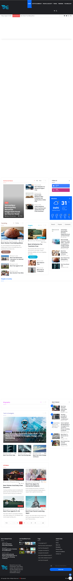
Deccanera (23, 578)
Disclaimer (58, 547)
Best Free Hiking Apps (43, 548)
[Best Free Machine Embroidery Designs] (56, 408)
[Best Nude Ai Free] (32, 263)
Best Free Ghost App (9, 455)
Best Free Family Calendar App (45, 545)
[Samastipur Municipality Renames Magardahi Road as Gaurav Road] (13, 201)
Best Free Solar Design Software (39, 456)
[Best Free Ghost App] (56, 266)
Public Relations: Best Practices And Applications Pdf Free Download (40, 209)
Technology (67, 3)
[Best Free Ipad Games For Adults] (27, 543)
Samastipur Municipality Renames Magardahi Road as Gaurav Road (65, 232)
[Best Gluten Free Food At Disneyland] (56, 443)
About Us (58, 545)
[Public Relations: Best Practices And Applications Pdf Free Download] (30, 206)
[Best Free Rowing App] (24, 448)
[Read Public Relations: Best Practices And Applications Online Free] (30, 195)
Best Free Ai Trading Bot (40, 270)
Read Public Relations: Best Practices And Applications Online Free (40, 198)
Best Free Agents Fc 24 (11, 511)
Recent (53, 224)
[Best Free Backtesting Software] (56, 253)
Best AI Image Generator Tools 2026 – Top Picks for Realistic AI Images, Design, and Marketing (65, 243)
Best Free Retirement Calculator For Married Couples (16, 259)
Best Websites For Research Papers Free (40, 188)
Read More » (6, 252)
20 (31, 522)
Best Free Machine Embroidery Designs (64, 408)
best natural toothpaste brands (45, 555)
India (37, 180)
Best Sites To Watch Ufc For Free (64, 436)
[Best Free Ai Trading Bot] (32, 270)
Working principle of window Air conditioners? (64, 417)
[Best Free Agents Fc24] (5, 266)
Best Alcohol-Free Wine (17, 273)
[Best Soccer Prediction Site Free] (21, 552)
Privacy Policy (59, 549)
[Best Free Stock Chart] (21, 549)
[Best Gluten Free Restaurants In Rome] (32, 552)
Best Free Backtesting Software (64, 252)
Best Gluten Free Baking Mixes (27, 15)
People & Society (47, 3)
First (7, 522)
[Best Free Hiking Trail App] (27, 549)
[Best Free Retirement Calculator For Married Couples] (5, 258)
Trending (60, 3)
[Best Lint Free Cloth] (32, 549)
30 (35, 522)
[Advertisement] (36, 28)
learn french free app (43, 560)
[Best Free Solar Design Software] (39, 448)
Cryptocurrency (37, 3)
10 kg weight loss (42, 543)
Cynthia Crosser (5, 241)
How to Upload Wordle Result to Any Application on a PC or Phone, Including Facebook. (65, 426)
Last (43, 522)
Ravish (7, 440)
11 (24, 522)
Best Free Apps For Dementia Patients (32, 485)
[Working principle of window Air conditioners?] (56, 416)
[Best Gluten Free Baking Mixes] (56, 260)
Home (29, 3)
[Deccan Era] (5, 7)
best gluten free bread (43, 552)
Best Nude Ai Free (40, 263)
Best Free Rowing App (24, 455)
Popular (60, 224)
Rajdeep (7, 216)
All (34, 180)
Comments (67, 224)
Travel (55, 3)
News (40, 180)
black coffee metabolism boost (45, 557)
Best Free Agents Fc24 (16, 266)
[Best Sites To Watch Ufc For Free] (56, 436)
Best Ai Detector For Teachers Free (35, 245)
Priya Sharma (7, 482)
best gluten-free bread (43, 550)
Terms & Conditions (60, 551)
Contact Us (58, 553)
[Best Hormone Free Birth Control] (27, 552)
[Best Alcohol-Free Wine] (5, 273)
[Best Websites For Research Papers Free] (30, 187)
